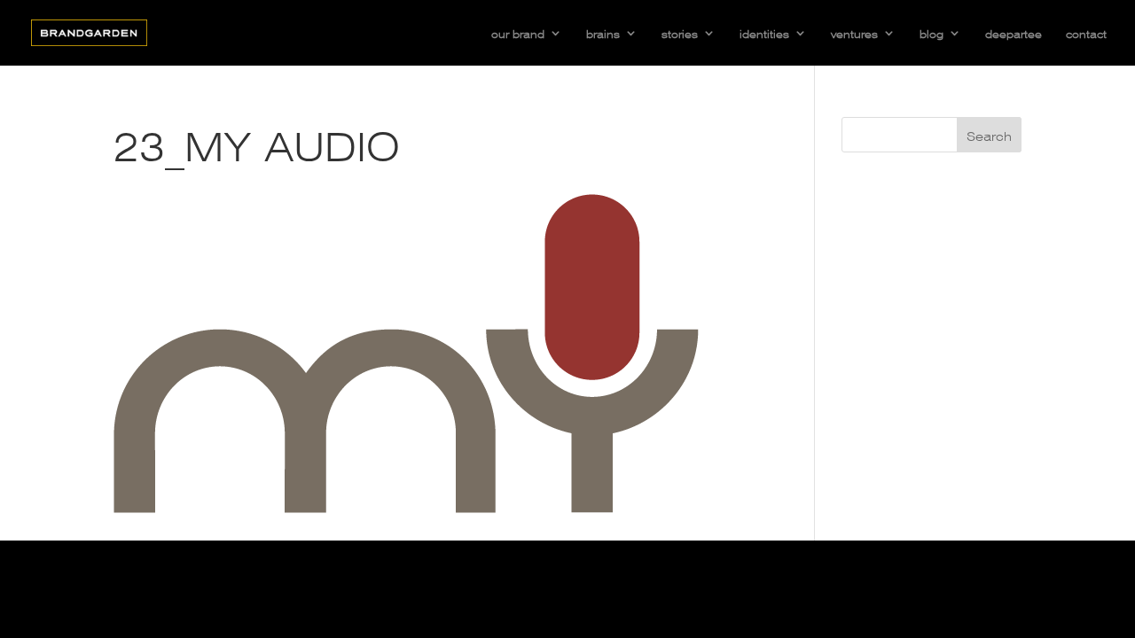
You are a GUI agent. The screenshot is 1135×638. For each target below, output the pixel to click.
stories (679, 32)
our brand (517, 32)
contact (1086, 32)
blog (931, 32)
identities (764, 32)
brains (603, 32)
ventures (854, 32)
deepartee (1013, 32)
